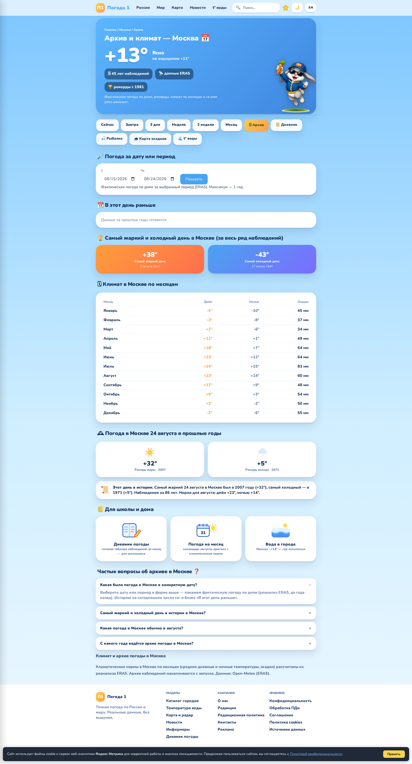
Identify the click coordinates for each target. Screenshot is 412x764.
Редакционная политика (241, 715)
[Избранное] (286, 8)
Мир (161, 7)
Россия (143, 7)
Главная (110, 30)
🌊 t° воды (187, 138)
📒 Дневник (286, 124)
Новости (198, 7)
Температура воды (184, 708)
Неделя (179, 124)
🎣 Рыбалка (112, 138)
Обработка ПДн (284, 708)
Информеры (178, 729)
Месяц (231, 124)
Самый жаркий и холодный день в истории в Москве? (153, 613)
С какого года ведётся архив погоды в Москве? (146, 643)
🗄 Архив (256, 124)
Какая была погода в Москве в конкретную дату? (148, 584)
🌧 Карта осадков (150, 138)
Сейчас (107, 124)
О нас (223, 700)
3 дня (155, 124)
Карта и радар (179, 715)
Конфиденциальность (290, 700)
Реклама (226, 729)
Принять (394, 754)
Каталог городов (182, 700)
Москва (125, 30)
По (142, 170)
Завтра (132, 124)
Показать (193, 179)
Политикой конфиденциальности (316, 754)
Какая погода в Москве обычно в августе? (141, 628)
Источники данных (287, 729)
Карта (177, 7)
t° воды (220, 7)
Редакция (227, 708)
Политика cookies (285, 722)
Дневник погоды (182, 736)
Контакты (227, 722)
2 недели (205, 124)
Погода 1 (113, 8)
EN (311, 7)
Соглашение (281, 715)
